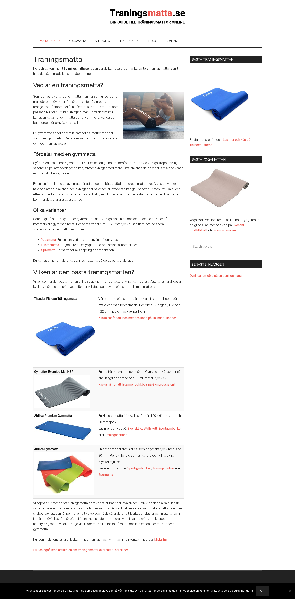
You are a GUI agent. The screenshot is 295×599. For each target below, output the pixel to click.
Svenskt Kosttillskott (142, 428)
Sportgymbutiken (170, 428)
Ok (262, 590)
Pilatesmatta (50, 245)
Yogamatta (48, 240)
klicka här (160, 539)
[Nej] (290, 591)
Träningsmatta (147, 17)
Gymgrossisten (225, 230)
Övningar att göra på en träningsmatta (216, 276)
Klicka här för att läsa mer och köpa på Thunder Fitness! (137, 318)
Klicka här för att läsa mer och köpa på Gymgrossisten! (136, 384)
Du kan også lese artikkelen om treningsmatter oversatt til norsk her (80, 550)
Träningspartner (116, 435)
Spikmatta (48, 250)
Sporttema (105, 475)
